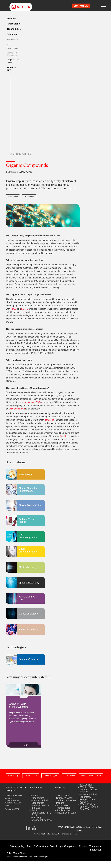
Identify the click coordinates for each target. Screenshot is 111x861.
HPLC (14, 309)
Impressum (96, 849)
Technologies (13, 29)
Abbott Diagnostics (38, 796)
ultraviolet (49, 420)
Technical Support (51, 775)
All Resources (13, 39)
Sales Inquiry (13, 775)
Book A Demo (69, 775)
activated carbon (17, 409)
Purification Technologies (63, 806)
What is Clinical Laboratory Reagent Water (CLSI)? (88, 798)
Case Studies (12, 48)
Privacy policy (17, 846)
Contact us (81, 6)
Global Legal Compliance (63, 846)
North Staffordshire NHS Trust (41, 812)
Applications (13, 24)
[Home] (18, 4)
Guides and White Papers (66, 801)
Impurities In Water (67, 812)
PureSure (64, 436)
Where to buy (11, 68)
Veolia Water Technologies (38, 857)
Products (11, 18)
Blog (9, 44)
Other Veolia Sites (16, 853)
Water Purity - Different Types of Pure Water (89, 806)
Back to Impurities (20, 154)
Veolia (9, 857)
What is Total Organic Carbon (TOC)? (88, 789)
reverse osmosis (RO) (30, 402)
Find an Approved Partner (91, 775)
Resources (12, 34)
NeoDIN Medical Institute (41, 806)
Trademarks (95, 846)
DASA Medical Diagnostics (40, 801)
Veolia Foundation (20, 857)
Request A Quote (31, 775)
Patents (83, 846)
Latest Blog (86, 784)
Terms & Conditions (37, 846)
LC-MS (24, 309)
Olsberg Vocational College (42, 818)
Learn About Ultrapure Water (64, 796)
